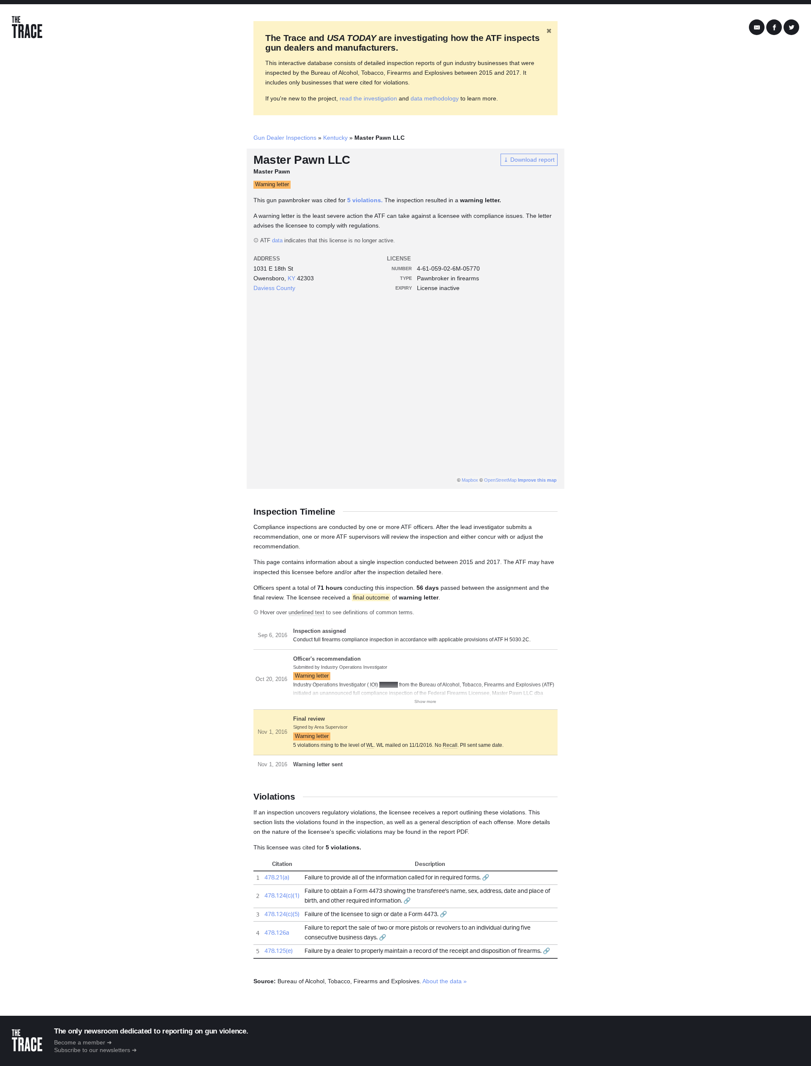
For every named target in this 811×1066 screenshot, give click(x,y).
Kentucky (335, 137)
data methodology (435, 98)
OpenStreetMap (500, 480)
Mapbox (470, 480)
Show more (425, 701)
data (277, 241)
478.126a (276, 933)
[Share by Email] (757, 27)
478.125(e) (278, 951)
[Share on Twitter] (791, 27)
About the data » (444, 981)
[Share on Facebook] (774, 27)
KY (291, 278)
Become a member (79, 1042)
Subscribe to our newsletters (92, 1050)
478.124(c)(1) (281, 896)
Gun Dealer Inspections (284, 137)
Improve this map (537, 480)
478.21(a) (276, 878)
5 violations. (365, 200)
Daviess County (274, 288)
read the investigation (368, 98)
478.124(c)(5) (281, 914)
